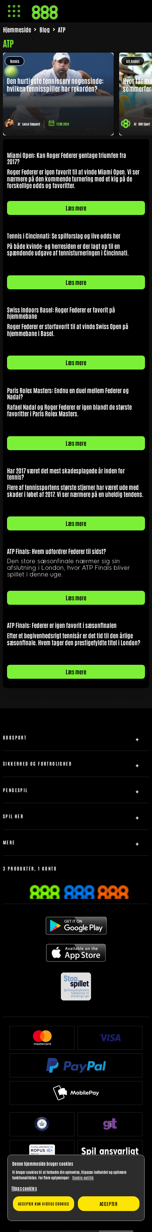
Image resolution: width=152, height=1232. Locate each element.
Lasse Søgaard (31, 124)
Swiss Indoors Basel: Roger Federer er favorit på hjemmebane (61, 313)
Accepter (109, 1204)
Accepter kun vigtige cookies (43, 1203)
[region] (76, 1188)
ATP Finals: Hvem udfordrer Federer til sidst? (56, 551)
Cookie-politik (83, 1177)
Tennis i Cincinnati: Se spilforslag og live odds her (63, 235)
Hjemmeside (17, 29)
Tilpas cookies (24, 1188)
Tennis (14, 61)
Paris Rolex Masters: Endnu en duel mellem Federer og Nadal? (68, 393)
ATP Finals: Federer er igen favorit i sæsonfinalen (62, 625)
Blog (44, 29)
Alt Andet (132, 61)
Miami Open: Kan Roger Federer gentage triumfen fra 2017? (66, 158)
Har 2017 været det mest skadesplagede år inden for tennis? (66, 473)
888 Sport (144, 124)
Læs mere (76, 207)
